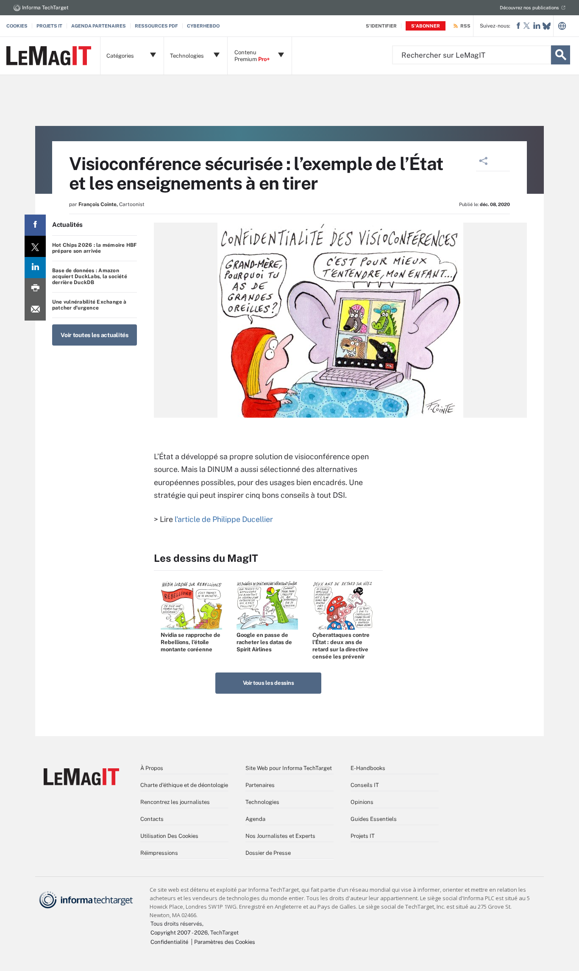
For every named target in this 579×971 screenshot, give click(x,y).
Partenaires (260, 785)
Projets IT (49, 25)
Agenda (255, 819)
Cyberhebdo (203, 25)
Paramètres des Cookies (224, 942)
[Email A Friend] (35, 310)
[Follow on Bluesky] (547, 26)
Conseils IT (365, 785)
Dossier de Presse (268, 853)
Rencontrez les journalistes (175, 802)
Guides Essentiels (374, 819)
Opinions (362, 802)
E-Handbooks (368, 768)
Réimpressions (159, 853)
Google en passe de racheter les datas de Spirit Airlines (264, 642)
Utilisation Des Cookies (169, 836)
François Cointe (97, 204)
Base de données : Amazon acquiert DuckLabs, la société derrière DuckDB (89, 277)
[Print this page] (35, 288)
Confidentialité (169, 942)
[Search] (560, 54)
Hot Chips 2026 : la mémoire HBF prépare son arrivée (94, 248)
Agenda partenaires (98, 25)
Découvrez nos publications (529, 7)
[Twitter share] (35, 246)
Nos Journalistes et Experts (280, 836)
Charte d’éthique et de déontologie (184, 785)
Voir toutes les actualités (94, 335)
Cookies (17, 25)
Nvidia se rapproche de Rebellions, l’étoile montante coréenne (190, 642)
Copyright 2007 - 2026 (179, 932)
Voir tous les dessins (268, 683)
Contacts (152, 819)
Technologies (262, 802)
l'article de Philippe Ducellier (224, 519)
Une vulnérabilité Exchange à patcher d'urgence (89, 305)
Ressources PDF (156, 25)
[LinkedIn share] (35, 267)
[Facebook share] (35, 225)
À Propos (151, 768)
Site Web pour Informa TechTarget (288, 768)
